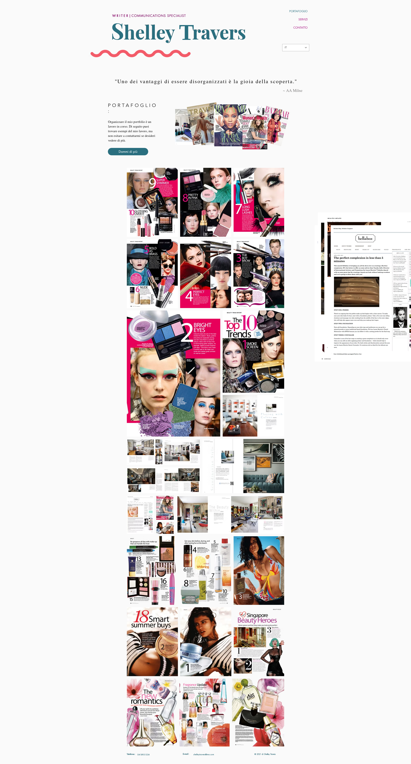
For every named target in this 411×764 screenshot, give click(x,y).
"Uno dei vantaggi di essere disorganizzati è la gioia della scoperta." (206, 81)
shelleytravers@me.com (203, 754)
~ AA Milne (292, 90)
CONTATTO (300, 27)
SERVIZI (303, 19)
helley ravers (185, 31)
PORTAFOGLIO (298, 11)
